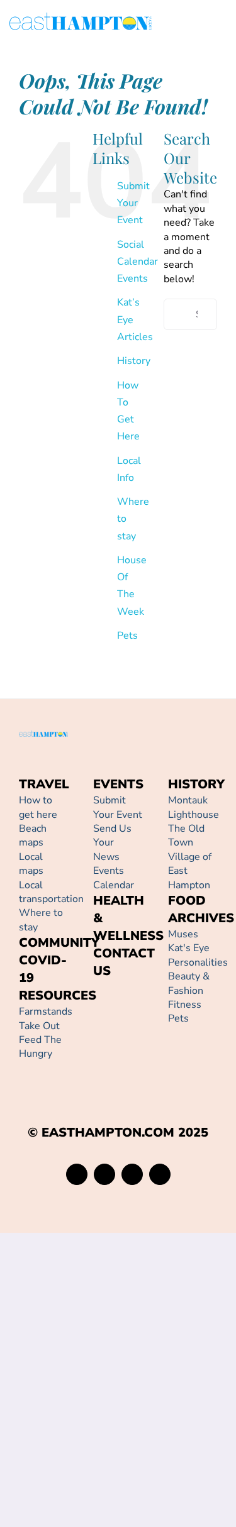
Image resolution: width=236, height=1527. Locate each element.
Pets (127, 635)
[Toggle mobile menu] (221, 23)
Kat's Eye (189, 948)
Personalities (198, 962)
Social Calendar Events (137, 261)
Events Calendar (113, 877)
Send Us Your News (112, 843)
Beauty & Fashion (189, 983)
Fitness (184, 1005)
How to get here (38, 807)
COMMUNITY (59, 942)
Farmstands (45, 1011)
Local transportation (51, 892)
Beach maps (33, 835)
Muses (183, 934)
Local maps (31, 864)
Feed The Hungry (40, 1047)
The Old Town (186, 835)
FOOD (187, 900)
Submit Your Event (133, 203)
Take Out (39, 1026)
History (133, 361)
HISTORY (196, 784)
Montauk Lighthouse (193, 807)
